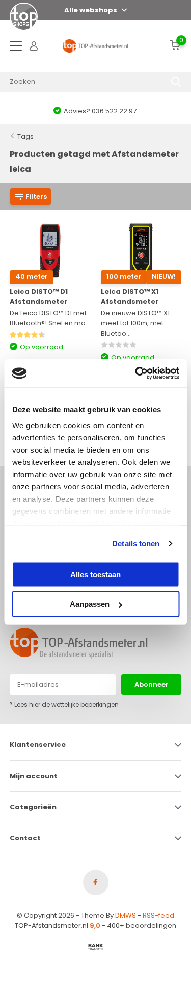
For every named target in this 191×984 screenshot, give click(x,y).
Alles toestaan (95, 574)
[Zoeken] (176, 82)
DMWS (125, 915)
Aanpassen (90, 604)
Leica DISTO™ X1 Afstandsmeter (129, 297)
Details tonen (135, 543)
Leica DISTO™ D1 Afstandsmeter (39, 297)
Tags (25, 137)
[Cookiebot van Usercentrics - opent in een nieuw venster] (136, 373)
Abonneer (151, 684)
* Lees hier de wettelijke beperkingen (64, 704)
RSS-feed (158, 915)
